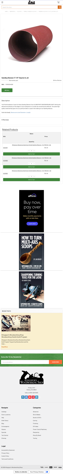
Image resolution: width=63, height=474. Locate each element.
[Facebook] (26, 397)
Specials (3, 432)
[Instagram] (22, 397)
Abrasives (35, 411)
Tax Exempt (4, 435)
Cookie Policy (5, 456)
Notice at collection (21, 472)
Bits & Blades (36, 414)
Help (2, 417)
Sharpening (36, 432)
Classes (3, 429)
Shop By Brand (37, 435)
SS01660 (5, 160)
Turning (35, 438)
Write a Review (57, 80)
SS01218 (5, 147)
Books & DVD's (37, 417)
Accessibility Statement (8, 450)
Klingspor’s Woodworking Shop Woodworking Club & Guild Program (14, 336)
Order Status (4, 420)
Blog (2, 423)
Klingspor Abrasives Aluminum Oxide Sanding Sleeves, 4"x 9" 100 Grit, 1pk (31, 158)
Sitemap (3, 438)
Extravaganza (5, 426)
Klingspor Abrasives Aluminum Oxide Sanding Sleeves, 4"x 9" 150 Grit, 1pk (31, 170)
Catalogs (3, 411)
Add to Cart (31, 154)
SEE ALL (7, 90)
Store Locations (5, 414)
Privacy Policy (5, 453)
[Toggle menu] (2, 2)
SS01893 (5, 173)
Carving (35, 420)
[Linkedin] (36, 397)
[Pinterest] (33, 397)
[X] (40, 397)
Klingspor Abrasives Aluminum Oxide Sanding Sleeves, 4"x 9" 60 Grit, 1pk (31, 145)
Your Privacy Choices (37, 472)
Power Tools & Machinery (40, 429)
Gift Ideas (35, 426)
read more (5, 347)
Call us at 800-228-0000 (31, 392)
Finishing (35, 423)
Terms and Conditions (7, 459)
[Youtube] (29, 397)
